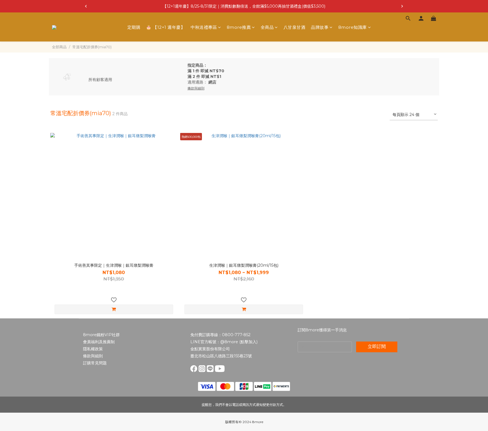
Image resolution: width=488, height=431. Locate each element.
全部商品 (59, 47)
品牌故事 (319, 27)
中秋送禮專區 (204, 27)
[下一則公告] (402, 6)
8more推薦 (239, 27)
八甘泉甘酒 (295, 27)
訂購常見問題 (95, 363)
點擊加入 (248, 341)
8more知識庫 (352, 27)
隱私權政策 (93, 348)
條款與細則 (93, 355)
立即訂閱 (377, 346)
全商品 (267, 27)
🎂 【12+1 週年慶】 (165, 27)
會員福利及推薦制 (99, 341)
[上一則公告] (85, 6)
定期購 (134, 27)
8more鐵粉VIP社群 (101, 334)
